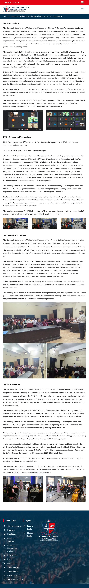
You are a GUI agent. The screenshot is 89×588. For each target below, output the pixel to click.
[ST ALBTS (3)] (16, 9)
